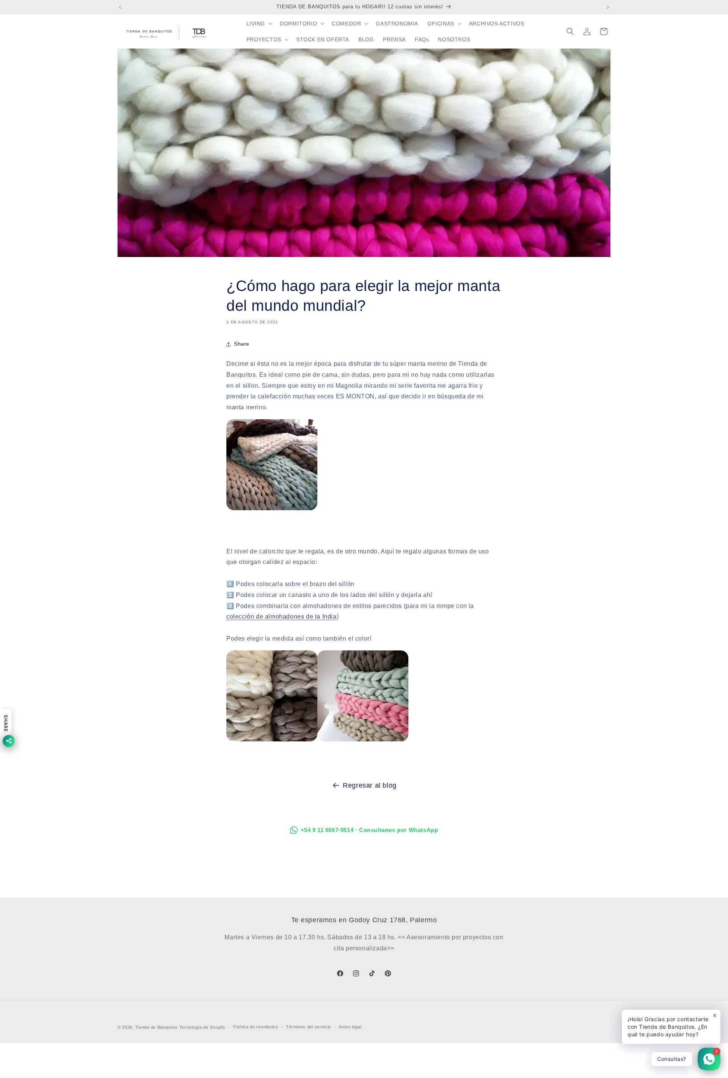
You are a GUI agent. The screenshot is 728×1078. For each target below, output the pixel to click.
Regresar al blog (370, 785)
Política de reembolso (255, 1027)
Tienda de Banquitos (156, 1027)
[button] (259, 23)
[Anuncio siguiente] (607, 7)
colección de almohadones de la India (281, 616)
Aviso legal (350, 1027)
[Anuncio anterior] (120, 7)
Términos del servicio (308, 1027)
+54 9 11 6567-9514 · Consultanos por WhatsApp (369, 830)
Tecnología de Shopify (202, 1027)
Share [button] (241, 344)
